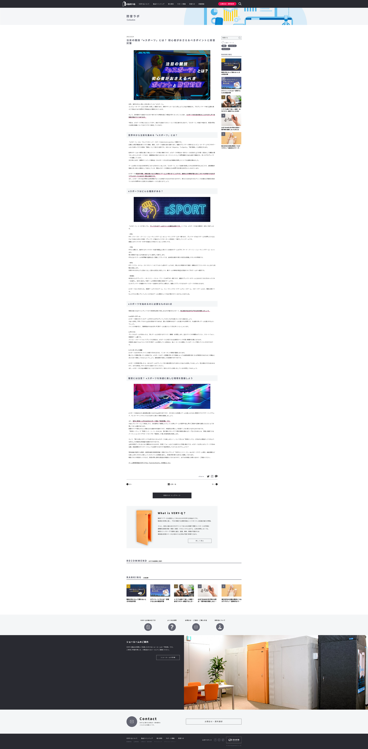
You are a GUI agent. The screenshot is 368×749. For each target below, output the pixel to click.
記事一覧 (173, 484)
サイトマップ (158, 741)
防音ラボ (192, 4)
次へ (213, 484)
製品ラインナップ (158, 4)
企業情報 (136, 741)
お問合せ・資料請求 (227, 4)
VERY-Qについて (144, 4)
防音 (224, 45)
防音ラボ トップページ (172, 495)
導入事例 (171, 4)
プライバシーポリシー (170, 741)
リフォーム (232, 45)
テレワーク (226, 49)
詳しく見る (200, 541)
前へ (130, 484)
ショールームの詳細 (168, 657)
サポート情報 (181, 4)
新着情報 (201, 4)
